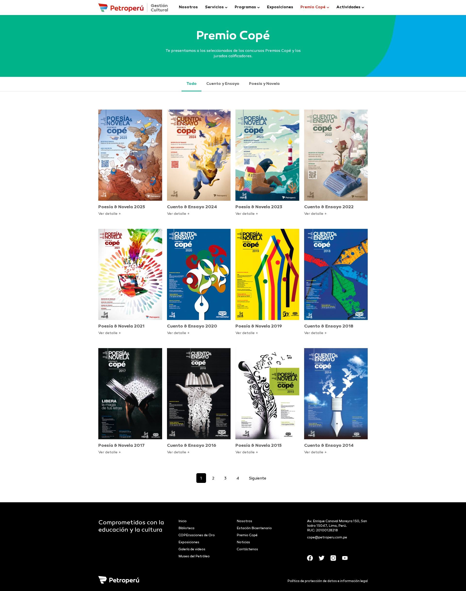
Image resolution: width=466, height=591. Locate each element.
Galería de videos (191, 549)
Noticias (243, 542)
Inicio (182, 521)
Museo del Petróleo (194, 556)
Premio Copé (312, 7)
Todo (191, 84)
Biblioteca (186, 528)
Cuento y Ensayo (222, 84)
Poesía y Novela (264, 84)
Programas (245, 7)
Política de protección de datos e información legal (327, 581)
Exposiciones (280, 7)
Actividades (348, 7)
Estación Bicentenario (254, 528)
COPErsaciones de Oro (196, 535)
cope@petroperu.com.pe (327, 537)
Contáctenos (247, 549)
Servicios (214, 7)
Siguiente (257, 478)
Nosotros (188, 7)
